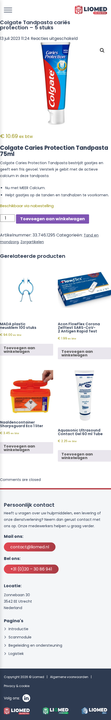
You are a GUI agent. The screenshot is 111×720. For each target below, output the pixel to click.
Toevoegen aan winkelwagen (52, 219)
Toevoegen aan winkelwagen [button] (19, 349)
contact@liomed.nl (29, 547)
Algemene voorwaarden (69, 677)
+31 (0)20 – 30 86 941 (31, 569)
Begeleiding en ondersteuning (35, 645)
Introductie (18, 629)
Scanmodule (20, 637)
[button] (102, 50)
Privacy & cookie (16, 686)
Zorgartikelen (32, 241)
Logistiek (16, 654)
